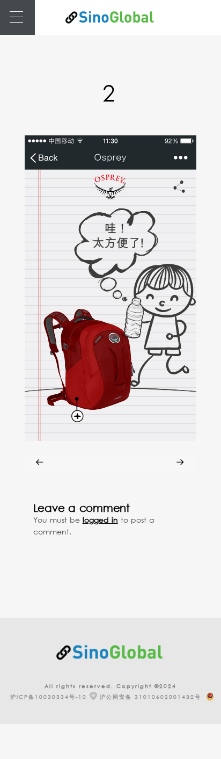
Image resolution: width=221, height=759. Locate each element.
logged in (100, 519)
